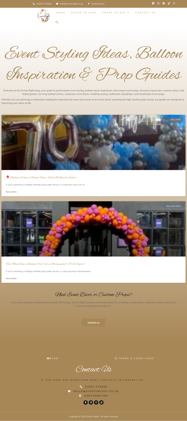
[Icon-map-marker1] (174, 3)
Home (60, 12)
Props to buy (114, 12)
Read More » (11, 192)
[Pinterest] (163, 3)
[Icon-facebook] (85, 402)
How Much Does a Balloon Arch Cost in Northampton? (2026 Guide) (45, 264)
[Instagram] (158, 3)
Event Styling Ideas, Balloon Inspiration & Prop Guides (93, 64)
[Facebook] (153, 3)
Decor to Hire (83, 12)
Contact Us (145, 12)
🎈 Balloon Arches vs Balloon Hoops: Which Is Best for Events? (41, 178)
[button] (57, 22)
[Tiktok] (169, 3)
